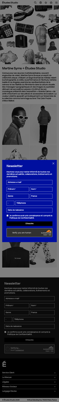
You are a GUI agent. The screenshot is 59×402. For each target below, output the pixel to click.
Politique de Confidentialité (21, 218)
